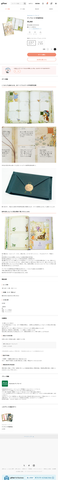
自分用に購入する (42, 59)
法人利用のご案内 (19, 471)
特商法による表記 (47, 468)
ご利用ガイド (24, 468)
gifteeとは (4, 468)
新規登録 (37, 3)
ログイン (31, 3)
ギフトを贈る (41, 54)
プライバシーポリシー (37, 468)
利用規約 (30, 468)
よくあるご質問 (10, 468)
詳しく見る (17, 71)
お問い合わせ (17, 468)
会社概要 (54, 468)
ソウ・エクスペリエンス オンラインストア (33, 471)
